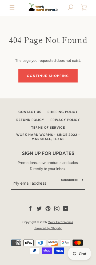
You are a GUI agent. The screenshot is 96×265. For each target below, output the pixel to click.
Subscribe (69, 180)
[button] (70, 7)
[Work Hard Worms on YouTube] (65, 208)
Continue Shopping (48, 76)
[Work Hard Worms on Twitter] (39, 208)
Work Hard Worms (60, 222)
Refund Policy (30, 120)
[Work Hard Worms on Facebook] (30, 208)
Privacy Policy (65, 120)
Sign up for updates (48, 153)
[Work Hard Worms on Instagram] (56, 208)
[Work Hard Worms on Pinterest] (48, 208)
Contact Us (29, 112)
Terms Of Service (48, 127)
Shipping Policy (62, 112)
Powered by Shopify (48, 228)
